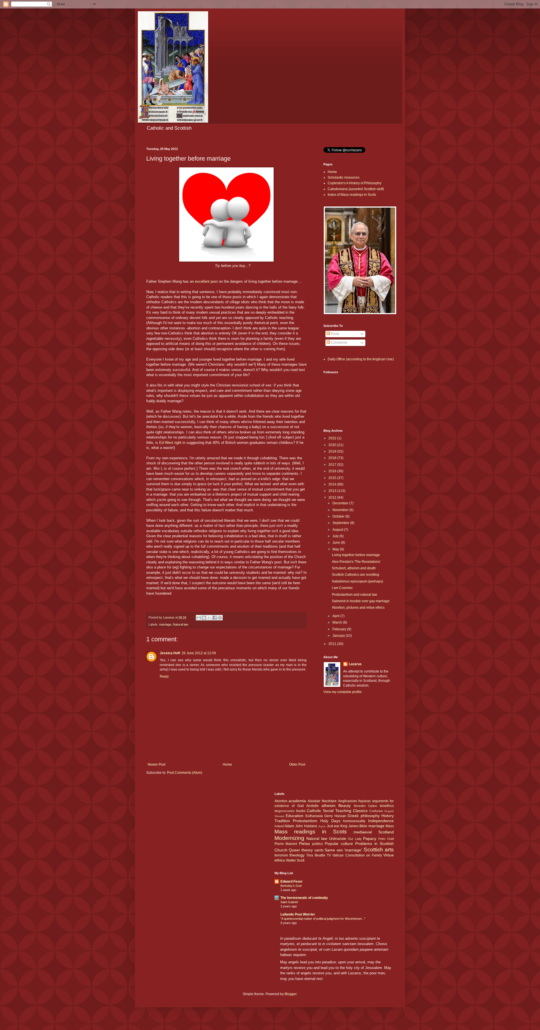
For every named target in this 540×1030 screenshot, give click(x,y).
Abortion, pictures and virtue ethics (358, 608)
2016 (332, 471)
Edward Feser (291, 881)
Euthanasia (314, 816)
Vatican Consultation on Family (357, 855)
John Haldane (306, 826)
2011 (332, 644)
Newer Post (156, 764)
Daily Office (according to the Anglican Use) (361, 359)
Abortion (280, 801)
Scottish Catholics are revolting (355, 575)
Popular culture (339, 843)
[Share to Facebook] (214, 617)
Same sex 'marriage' (343, 850)
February (339, 629)
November (340, 510)
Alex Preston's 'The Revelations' (356, 562)
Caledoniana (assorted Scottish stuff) (356, 189)
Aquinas (364, 801)
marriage (165, 624)
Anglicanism (347, 801)
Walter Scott (295, 860)
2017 (332, 465)
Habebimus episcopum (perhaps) (357, 581)
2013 (332, 491)
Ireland (279, 826)
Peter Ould (386, 838)
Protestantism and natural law (354, 595)
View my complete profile (342, 692)
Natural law (180, 624)
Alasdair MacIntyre (322, 801)
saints (318, 850)
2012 (332, 498)
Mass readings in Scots (310, 832)
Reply (164, 676)
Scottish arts (379, 850)
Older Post (297, 764)
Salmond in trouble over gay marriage (361, 601)
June (336, 543)
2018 (332, 458)
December (340, 503)
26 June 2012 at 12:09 (199, 653)
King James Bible (353, 826)
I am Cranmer (342, 588)
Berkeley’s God (291, 885)
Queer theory (301, 850)
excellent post (206, 281)
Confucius (376, 811)
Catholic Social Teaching (329, 810)
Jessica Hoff (170, 653)
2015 (332, 478)
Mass (390, 826)
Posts (334, 334)
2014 (332, 484)
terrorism (281, 855)
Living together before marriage (356, 555)
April (336, 616)
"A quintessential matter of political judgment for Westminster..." (322, 918)
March (337, 622)
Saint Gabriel (289, 902)
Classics (360, 810)
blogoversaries (284, 811)
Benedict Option (365, 806)
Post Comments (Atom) (184, 773)
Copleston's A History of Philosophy (354, 183)
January (339, 636)
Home (227, 764)
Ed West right (171, 442)
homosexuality (354, 821)
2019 (332, 451)
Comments (338, 343)
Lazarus (355, 664)
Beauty (344, 805)
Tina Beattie (315, 855)
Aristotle (312, 806)
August (338, 530)
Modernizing (289, 838)
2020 (332, 445)
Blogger (290, 994)
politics (317, 844)
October (338, 516)
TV (329, 855)
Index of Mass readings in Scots (352, 195)
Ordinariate (337, 839)
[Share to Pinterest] (220, 617)
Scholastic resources (343, 177)
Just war (333, 826)
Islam (289, 826)
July (335, 536)
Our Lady (355, 838)
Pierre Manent (285, 844)
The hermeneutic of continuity (304, 898)
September (341, 523)
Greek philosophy (364, 815)
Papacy (369, 838)
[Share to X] (209, 617)
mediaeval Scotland (374, 832)
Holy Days (330, 820)
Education (294, 815)
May (336, 549)
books (300, 811)
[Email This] (198, 617)
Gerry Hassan (335, 816)
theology (297, 855)
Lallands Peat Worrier (297, 914)
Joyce (322, 826)
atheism (328, 805)
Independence (381, 820)
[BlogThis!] (204, 617)
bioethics (387, 806)
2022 (332, 438)
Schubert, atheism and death (354, 568)
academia (297, 801)
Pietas (304, 843)
